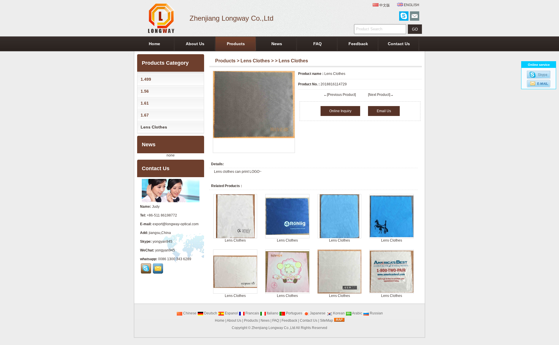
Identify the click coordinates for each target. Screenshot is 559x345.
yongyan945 (162, 242)
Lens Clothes (255, 60)
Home (154, 43)
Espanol (231, 313)
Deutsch (210, 313)
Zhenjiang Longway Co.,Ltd (273, 328)
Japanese (317, 313)
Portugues (293, 313)
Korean (338, 313)
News (276, 43)
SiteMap (326, 320)
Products (236, 43)
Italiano (272, 313)
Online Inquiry (340, 111)
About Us (195, 43)
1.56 (145, 91)
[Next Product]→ (381, 95)
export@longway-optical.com (176, 224)
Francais (252, 313)
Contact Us (399, 43)
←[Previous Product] (339, 95)
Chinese (189, 313)
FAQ (317, 43)
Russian (376, 313)
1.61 (145, 103)
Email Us (384, 111)
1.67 (145, 115)
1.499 (146, 79)
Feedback (358, 43)
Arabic (356, 313)
